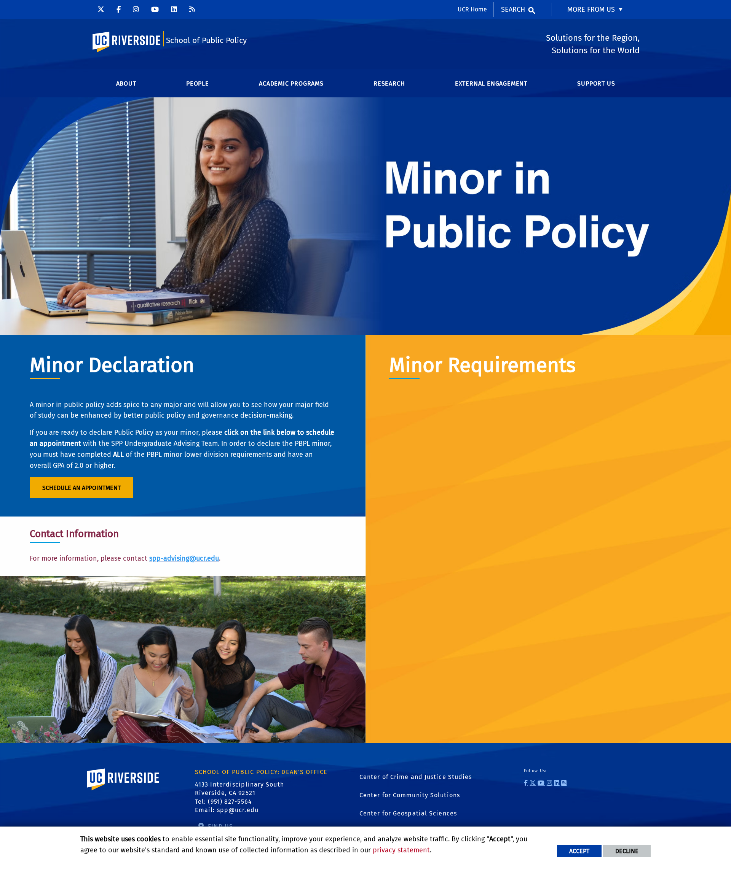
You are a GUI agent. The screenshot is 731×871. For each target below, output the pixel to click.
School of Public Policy (206, 40)
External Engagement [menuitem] (491, 83)
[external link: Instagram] (136, 9)
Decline (626, 851)
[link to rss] (564, 783)
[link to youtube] (541, 783)
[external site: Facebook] (118, 9)
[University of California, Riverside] (123, 790)
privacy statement (401, 850)
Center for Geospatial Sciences (408, 813)
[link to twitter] (533, 783)
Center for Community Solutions (409, 795)
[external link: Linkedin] (174, 9)
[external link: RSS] (192, 9)
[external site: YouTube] (155, 9)
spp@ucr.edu (238, 810)
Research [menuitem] (389, 83)
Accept (579, 851)
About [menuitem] (126, 83)
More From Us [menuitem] (591, 9)
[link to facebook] (526, 783)
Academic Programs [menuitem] (291, 83)
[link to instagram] (549, 783)
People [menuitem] (197, 83)
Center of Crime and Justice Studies (415, 776)
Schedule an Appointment (81, 487)
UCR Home (472, 9)
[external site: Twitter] (100, 9)
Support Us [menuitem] (596, 83)
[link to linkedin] (557, 783)
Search (513, 9)
